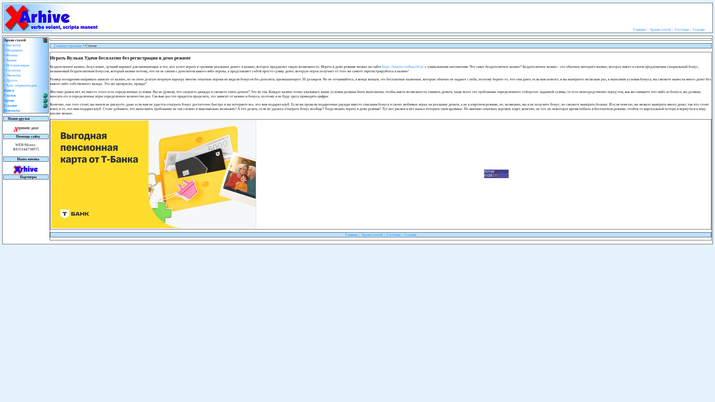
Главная (639, 29)
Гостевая (682, 29)
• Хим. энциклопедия (20, 85)
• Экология (12, 75)
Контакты (12, 110)
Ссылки (699, 29)
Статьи (10, 95)
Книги (9, 90)
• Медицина (13, 50)
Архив (9, 100)
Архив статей (660, 29)
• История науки (16, 65)
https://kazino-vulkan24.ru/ (403, 66)
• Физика (11, 55)
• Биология (12, 45)
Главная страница (68, 46)
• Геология (12, 70)
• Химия (10, 60)
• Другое (11, 80)
